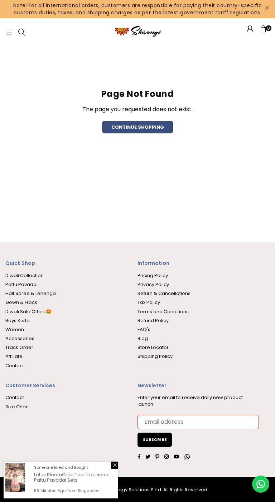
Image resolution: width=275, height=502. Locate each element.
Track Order (19, 347)
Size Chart (17, 406)
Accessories (19, 338)
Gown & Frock (21, 302)
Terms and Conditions (163, 311)
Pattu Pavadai (21, 284)
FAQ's (144, 329)
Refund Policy (153, 320)
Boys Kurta (17, 320)
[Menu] (8, 32)
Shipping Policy (155, 356)
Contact (14, 365)
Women (14, 329)
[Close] (114, 465)
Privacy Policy (153, 284)
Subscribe (155, 439)
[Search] (21, 32)
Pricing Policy (153, 275)
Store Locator (153, 347)
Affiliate (14, 356)
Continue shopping (137, 127)
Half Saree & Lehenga (30, 293)
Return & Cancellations (164, 293)
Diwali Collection (24, 275)
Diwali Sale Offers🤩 (28, 311)
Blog (143, 338)
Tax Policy (149, 302)
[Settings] (250, 31)
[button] (263, 31)
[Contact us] (260, 484)
